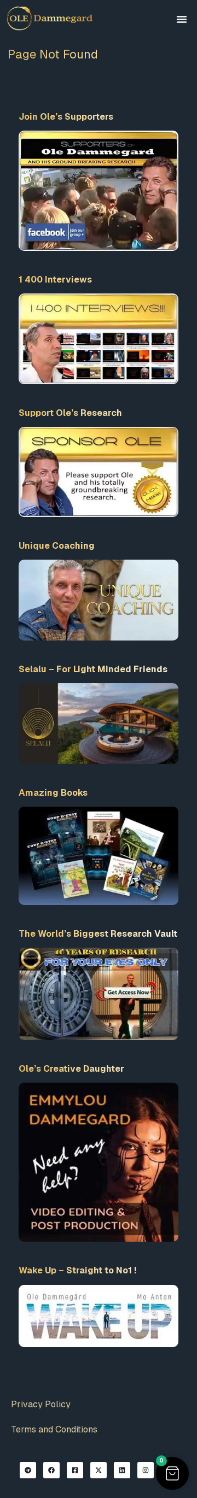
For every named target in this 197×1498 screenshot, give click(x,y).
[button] (182, 19)
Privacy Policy (41, 1404)
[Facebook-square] (75, 1470)
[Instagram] (145, 1470)
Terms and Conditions (54, 1429)
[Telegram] (28, 1470)
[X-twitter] (98, 1470)
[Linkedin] (122, 1470)
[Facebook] (51, 1470)
